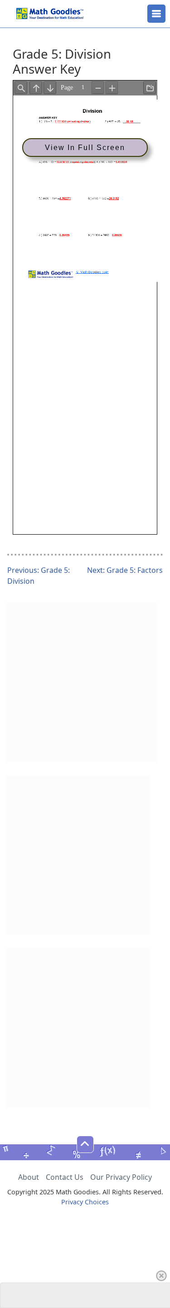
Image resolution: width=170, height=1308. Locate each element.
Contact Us (64, 1177)
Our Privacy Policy (121, 1177)
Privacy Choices (85, 1202)
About (28, 1177)
